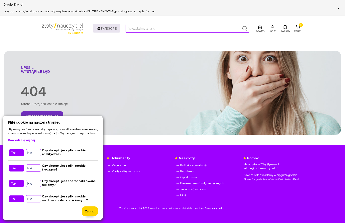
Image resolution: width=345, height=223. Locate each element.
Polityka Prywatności (126, 171)
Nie (29, 153)
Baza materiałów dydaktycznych (202, 183)
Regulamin (119, 165)
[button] (272, 28)
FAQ (183, 195)
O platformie (188, 177)
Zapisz (90, 211)
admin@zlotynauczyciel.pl (261, 168)
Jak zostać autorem (193, 189)
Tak (13, 153)
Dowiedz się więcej (21, 140)
